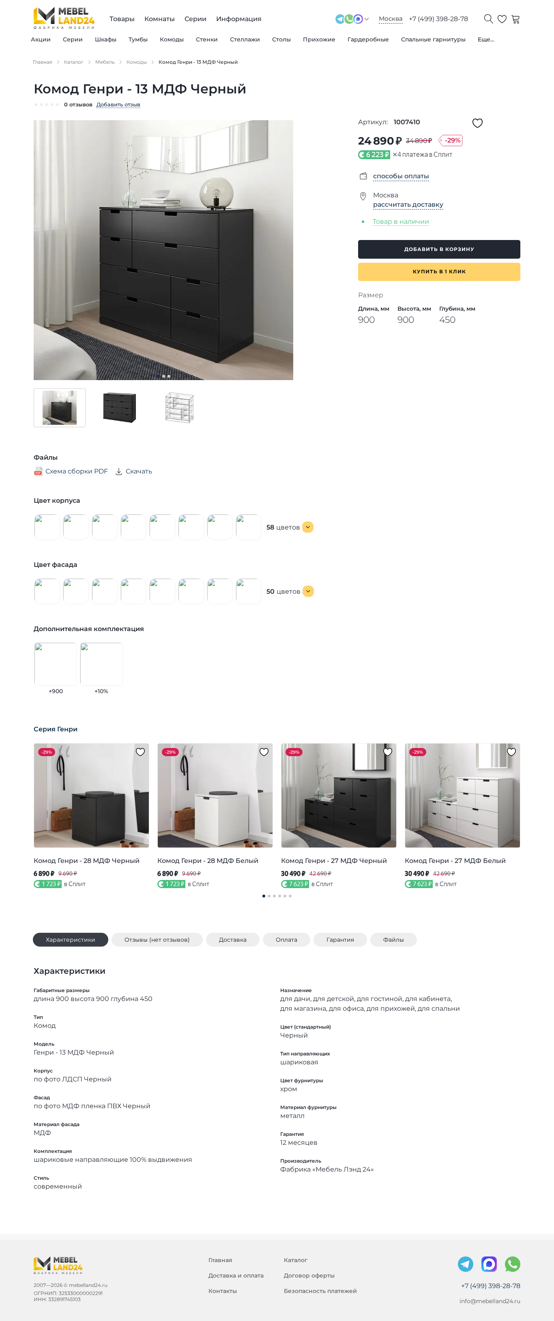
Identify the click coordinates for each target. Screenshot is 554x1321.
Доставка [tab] (233, 939)
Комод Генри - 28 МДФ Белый (207, 861)
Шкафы (105, 39)
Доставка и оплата (236, 1275)
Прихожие (319, 39)
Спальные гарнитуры (433, 39)
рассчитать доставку (408, 204)
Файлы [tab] (393, 939)
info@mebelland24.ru (490, 1301)
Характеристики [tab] (70, 939)
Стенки (207, 39)
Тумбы (138, 39)
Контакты (222, 1291)
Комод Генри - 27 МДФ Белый (455, 861)
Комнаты (159, 19)
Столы (281, 39)
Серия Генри (55, 729)
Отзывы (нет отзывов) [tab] (157, 939)
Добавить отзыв (118, 104)
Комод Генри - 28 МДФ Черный (87, 861)
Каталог (295, 1260)
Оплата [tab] (286, 939)
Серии (73, 39)
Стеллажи (245, 39)
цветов (283, 527)
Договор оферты (309, 1275)
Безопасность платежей (320, 1291)
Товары (122, 19)
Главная (220, 1260)
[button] (60, 407)
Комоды (172, 39)
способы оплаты (401, 176)
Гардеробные (368, 39)
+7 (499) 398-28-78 (438, 19)
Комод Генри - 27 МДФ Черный (334, 861)
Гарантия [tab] (340, 939)
